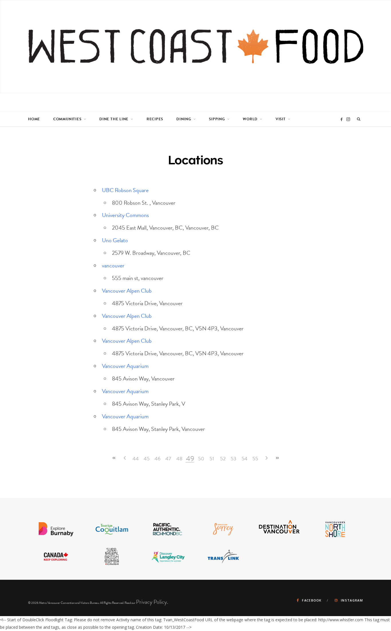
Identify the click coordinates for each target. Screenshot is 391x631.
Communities (67, 119)
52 (223, 458)
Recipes (155, 119)
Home (34, 119)
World (250, 119)
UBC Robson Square (125, 190)
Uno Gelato (115, 240)
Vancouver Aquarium (125, 366)
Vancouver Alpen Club (127, 290)
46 (158, 458)
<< (113, 458)
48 (179, 458)
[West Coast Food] (195, 46)
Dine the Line (114, 119)
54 (245, 458)
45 (147, 458)
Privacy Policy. (152, 602)
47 (168, 458)
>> (277, 458)
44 (136, 458)
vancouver (113, 265)
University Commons (125, 215)
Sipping (217, 119)
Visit (281, 119)
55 (255, 458)
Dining (183, 119)
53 (233, 458)
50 (201, 458)
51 (212, 458)
